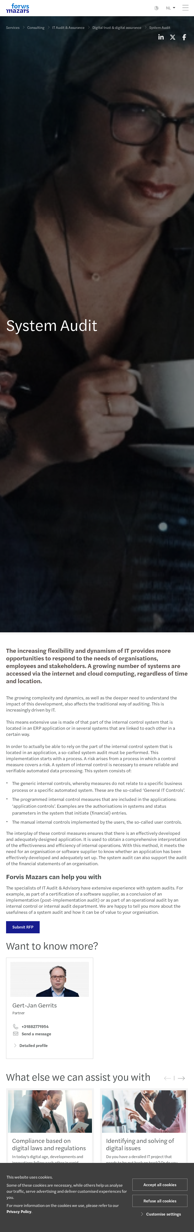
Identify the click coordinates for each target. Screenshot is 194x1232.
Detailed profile (33, 1045)
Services (12, 27)
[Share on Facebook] (184, 37)
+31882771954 (34, 1026)
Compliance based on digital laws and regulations (49, 1144)
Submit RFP (22, 927)
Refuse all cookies (159, 1201)
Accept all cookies (159, 1184)
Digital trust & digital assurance (116, 27)
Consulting (35, 27)
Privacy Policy (19, 1211)
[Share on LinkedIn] (161, 37)
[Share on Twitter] (172, 37)
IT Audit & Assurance (68, 27)
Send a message (36, 1034)
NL (168, 8)
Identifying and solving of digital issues (140, 1144)
